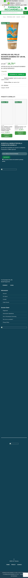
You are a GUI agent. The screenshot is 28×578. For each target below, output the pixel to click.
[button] (2, 8)
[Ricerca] (25, 12)
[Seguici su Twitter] (14, 556)
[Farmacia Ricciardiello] (13, 8)
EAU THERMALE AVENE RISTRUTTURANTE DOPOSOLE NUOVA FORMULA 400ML (6, 128)
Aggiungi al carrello (16, 74)
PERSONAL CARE (11, 17)
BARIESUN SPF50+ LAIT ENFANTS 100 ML (20, 127)
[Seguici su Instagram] (13, 556)
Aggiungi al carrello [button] (7, 135)
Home (4, 17)
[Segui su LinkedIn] (16, 556)
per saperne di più (15, 82)
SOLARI (18, 17)
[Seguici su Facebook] (11, 556)
